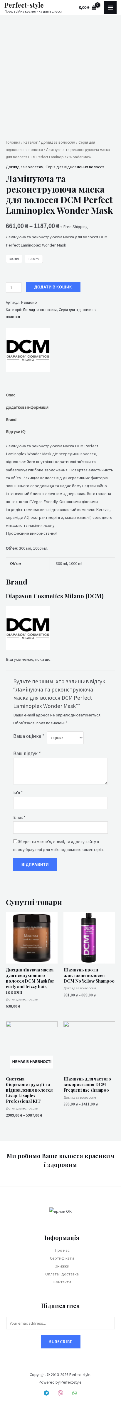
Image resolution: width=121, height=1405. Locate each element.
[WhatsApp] (74, 1393)
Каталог (30, 142)
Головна (13, 142)
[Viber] (60, 1393)
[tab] (60, 395)
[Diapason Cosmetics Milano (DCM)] (28, 350)
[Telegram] (46, 1393)
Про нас (62, 1250)
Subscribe (60, 1341)
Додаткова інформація (27, 407)
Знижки (62, 1266)
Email (19, 817)
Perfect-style (24, 4)
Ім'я (18, 792)
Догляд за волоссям (58, 142)
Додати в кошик (53, 287)
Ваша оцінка (28, 736)
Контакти (62, 1282)
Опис (10, 394)
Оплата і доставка (62, 1274)
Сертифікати (62, 1258)
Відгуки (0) (16, 431)
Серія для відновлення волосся (75, 166)
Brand (11, 419)
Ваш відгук (27, 753)
